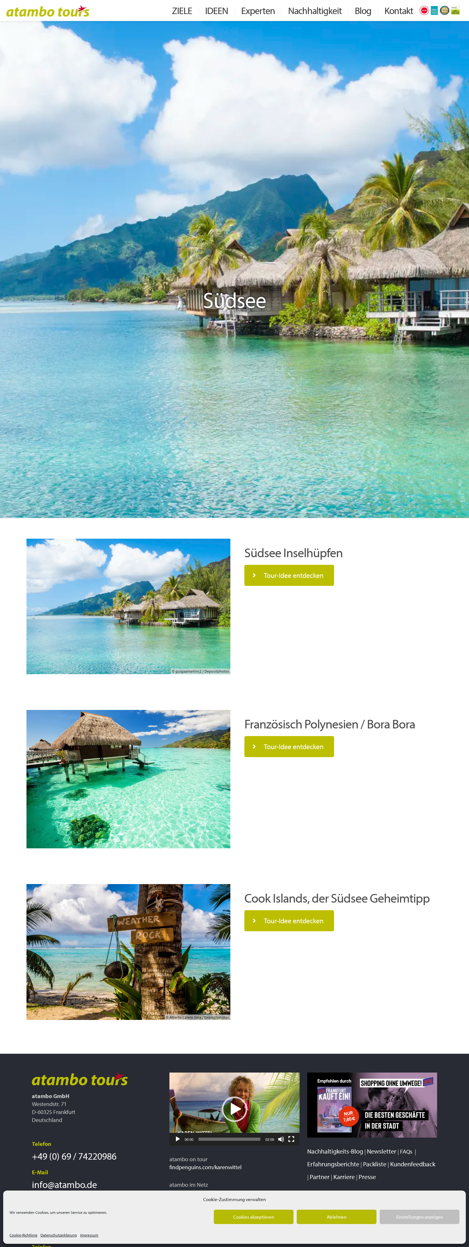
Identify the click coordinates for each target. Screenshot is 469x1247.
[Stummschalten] (281, 1139)
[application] (234, 1109)
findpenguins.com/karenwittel (205, 1167)
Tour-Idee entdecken (294, 575)
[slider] (229, 1139)
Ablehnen (336, 1217)
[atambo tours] (48, 10)
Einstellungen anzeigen (419, 1217)
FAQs (406, 1151)
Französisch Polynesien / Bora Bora (329, 723)
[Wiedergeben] (178, 1139)
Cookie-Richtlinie (23, 1235)
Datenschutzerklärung (59, 1235)
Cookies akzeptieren (253, 1217)
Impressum (89, 1235)
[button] (234, 1109)
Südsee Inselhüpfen (293, 552)
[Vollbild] (291, 1139)
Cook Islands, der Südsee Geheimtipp (337, 897)
